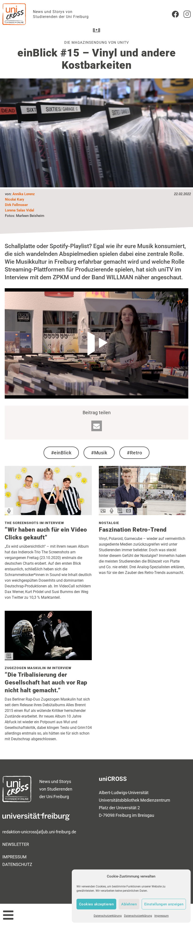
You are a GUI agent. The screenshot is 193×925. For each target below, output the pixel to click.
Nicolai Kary (14, 199)
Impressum (161, 915)
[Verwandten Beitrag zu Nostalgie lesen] (142, 513)
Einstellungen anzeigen (163, 904)
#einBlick (61, 453)
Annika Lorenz (23, 194)
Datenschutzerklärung (108, 915)
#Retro (134, 453)
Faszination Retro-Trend (133, 529)
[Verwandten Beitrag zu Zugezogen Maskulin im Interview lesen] (48, 658)
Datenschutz (17, 864)
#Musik (99, 453)
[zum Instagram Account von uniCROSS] (187, 14)
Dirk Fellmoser (16, 205)
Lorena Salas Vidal (19, 210)
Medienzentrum (155, 800)
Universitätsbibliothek (119, 800)
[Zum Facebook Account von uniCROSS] (175, 14)
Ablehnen (129, 904)
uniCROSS (113, 778)
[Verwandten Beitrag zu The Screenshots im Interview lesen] (48, 513)
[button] (96, 426)
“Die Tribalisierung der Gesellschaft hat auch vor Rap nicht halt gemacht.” (46, 682)
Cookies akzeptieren (96, 904)
